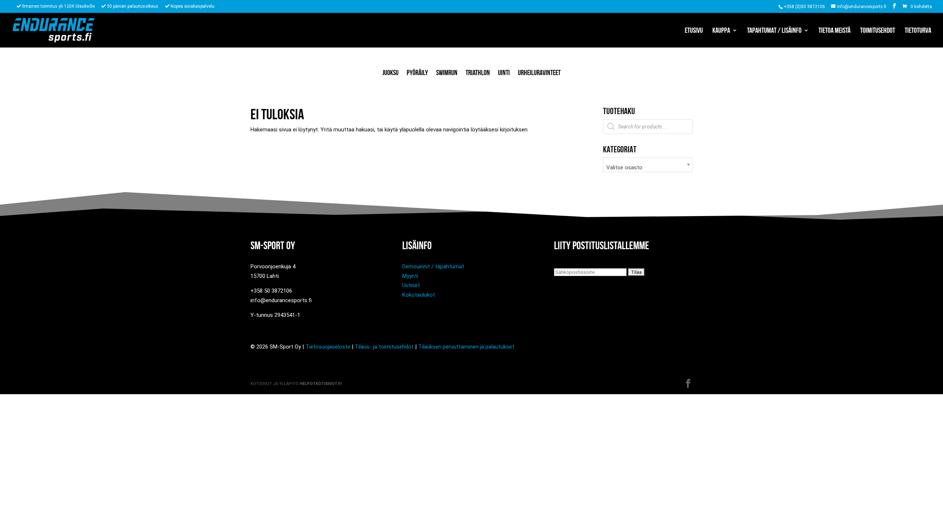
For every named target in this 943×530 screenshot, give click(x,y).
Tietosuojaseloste (327, 346)
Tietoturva (918, 31)
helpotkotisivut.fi (320, 383)
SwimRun (447, 72)
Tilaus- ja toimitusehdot (384, 346)
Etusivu (694, 31)
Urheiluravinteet (539, 72)
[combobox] (648, 165)
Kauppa (721, 31)
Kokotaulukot (418, 295)
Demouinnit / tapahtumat (433, 266)
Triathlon (478, 72)
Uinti (504, 72)
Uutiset (411, 285)
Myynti (410, 276)
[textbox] (647, 167)
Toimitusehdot (877, 31)
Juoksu (390, 72)
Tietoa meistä (834, 31)
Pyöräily (417, 72)
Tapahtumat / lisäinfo (774, 31)
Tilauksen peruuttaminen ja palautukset (466, 346)
